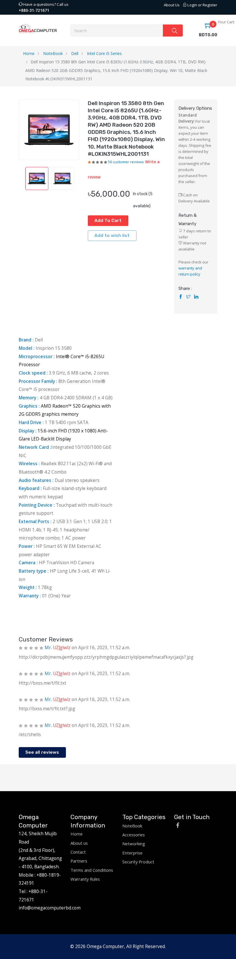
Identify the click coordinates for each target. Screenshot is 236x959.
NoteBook (53, 53)
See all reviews (42, 752)
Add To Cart (107, 220)
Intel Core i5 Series (104, 53)
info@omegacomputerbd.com (50, 908)
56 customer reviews (126, 161)
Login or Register (201, 4)
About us (79, 843)
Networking (133, 843)
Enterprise (132, 853)
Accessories (133, 835)
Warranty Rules (85, 879)
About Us (172, 4)
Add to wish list (112, 235)
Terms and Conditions (92, 870)
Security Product (138, 862)
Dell (74, 53)
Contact (78, 852)
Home (29, 53)
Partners (79, 861)
